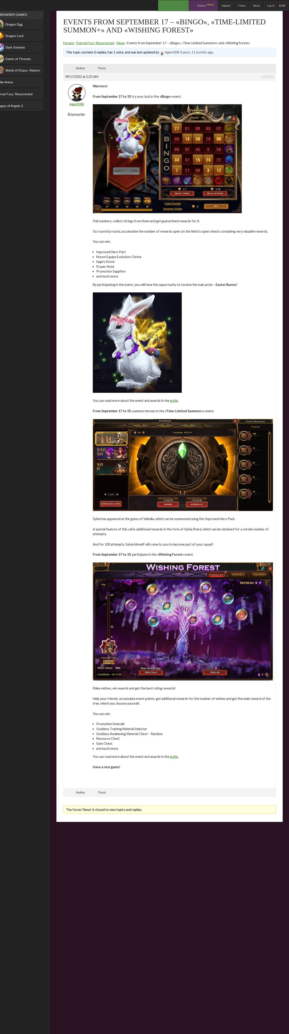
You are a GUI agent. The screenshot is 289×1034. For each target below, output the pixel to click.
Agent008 (172, 52)
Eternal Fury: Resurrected (95, 43)
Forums (68, 43)
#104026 (267, 77)
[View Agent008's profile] (162, 52)
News (121, 43)
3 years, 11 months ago (196, 52)
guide (173, 400)
